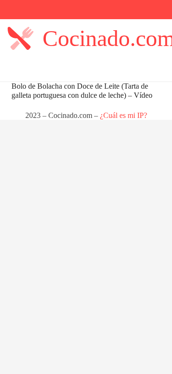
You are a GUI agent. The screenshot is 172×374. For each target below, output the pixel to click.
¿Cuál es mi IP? (123, 115)
